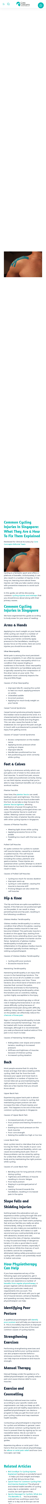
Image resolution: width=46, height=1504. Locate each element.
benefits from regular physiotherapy (20, 1283)
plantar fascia (23, 794)
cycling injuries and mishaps (24, 595)
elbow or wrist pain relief (18, 1450)
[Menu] (4, 4)
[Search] (8, 4)
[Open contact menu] (41, 5)
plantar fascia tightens (14, 804)
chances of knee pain (13, 1015)
